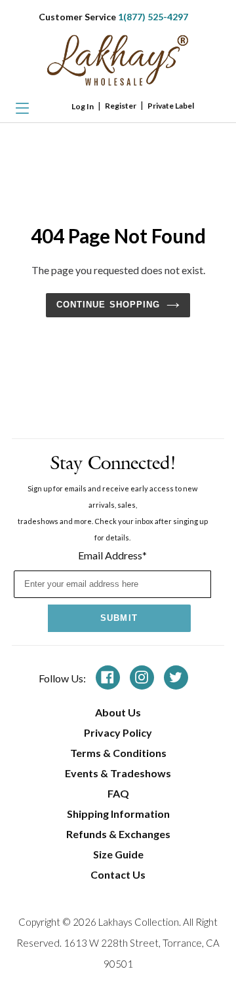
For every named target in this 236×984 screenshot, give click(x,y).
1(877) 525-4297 (153, 16)
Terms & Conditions (118, 753)
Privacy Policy (118, 732)
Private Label (171, 106)
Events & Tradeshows (118, 773)
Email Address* (112, 555)
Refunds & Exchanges (118, 834)
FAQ (118, 793)
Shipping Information (118, 813)
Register (120, 106)
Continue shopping (108, 304)
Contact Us (118, 874)
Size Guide (118, 854)
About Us (118, 712)
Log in (82, 106)
